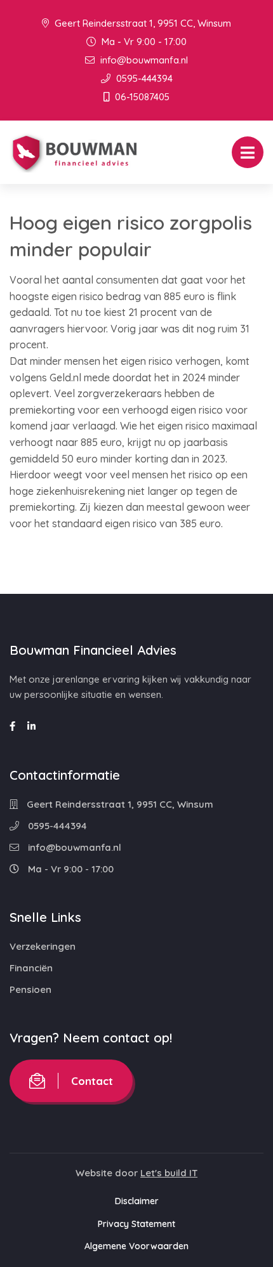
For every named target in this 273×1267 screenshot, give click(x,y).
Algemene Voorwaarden (136, 1246)
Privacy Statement (136, 1224)
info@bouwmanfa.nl (143, 60)
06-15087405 (141, 97)
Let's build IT (168, 1173)
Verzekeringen (43, 946)
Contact (92, 1080)
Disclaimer (137, 1201)
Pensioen (30, 989)
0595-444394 (143, 78)
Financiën (31, 968)
